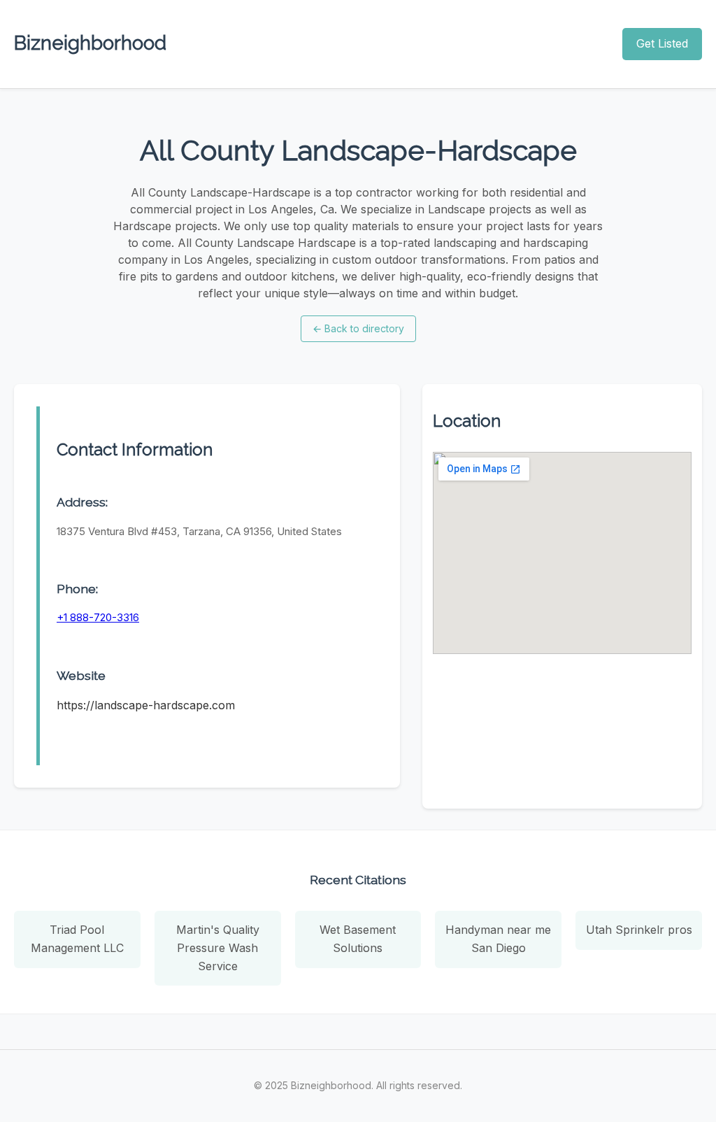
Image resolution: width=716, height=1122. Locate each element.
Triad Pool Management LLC (77, 939)
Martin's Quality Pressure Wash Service (217, 947)
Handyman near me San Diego (498, 939)
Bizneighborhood (90, 43)
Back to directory (358, 328)
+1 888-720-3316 (98, 617)
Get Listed (662, 43)
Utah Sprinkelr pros (639, 930)
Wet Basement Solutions (358, 939)
